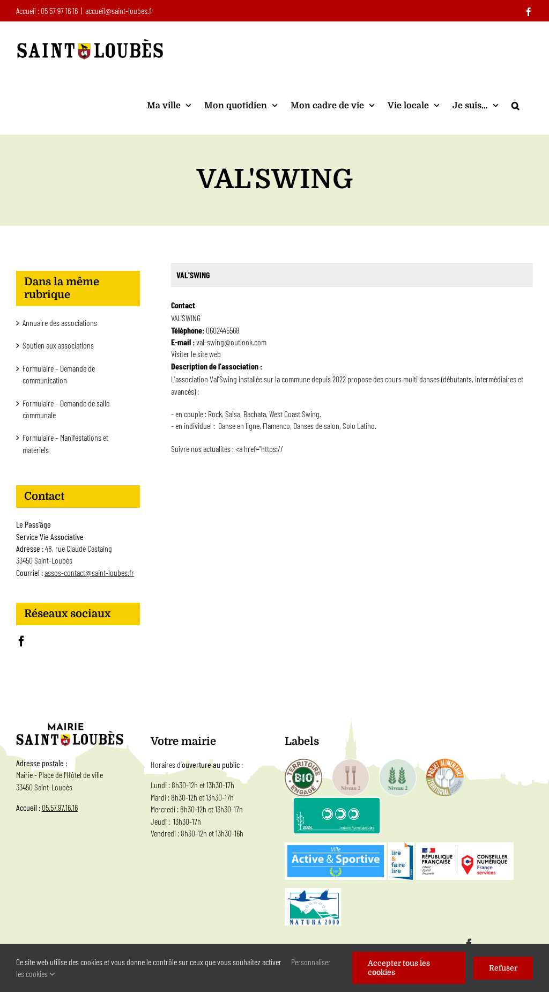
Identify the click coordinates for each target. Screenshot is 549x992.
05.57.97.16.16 (60, 807)
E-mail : (183, 342)
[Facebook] (21, 641)
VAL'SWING (193, 275)
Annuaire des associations (60, 322)
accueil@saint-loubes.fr (119, 10)
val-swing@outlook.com (231, 342)
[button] (515, 105)
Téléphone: (187, 330)
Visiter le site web (196, 354)
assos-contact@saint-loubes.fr (89, 572)
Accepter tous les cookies (399, 967)
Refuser (503, 968)
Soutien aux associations (58, 345)
